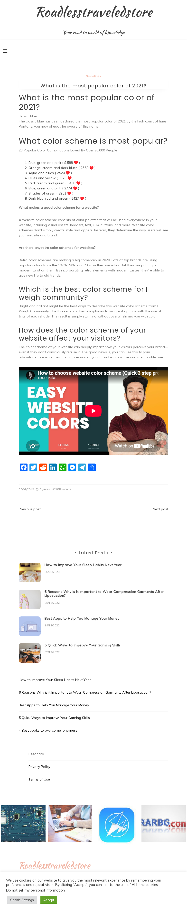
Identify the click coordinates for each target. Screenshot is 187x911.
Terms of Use (39, 779)
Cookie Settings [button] (22, 900)
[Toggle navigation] (5, 51)
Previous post (30, 509)
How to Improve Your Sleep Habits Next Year (83, 565)
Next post (160, 509)
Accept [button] (48, 900)
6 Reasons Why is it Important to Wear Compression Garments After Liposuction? (104, 593)
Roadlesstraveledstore (93, 12)
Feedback (36, 754)
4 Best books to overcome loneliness (48, 730)
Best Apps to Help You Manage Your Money (82, 618)
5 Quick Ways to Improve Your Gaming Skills (83, 645)
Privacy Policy (39, 766)
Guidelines (93, 76)
